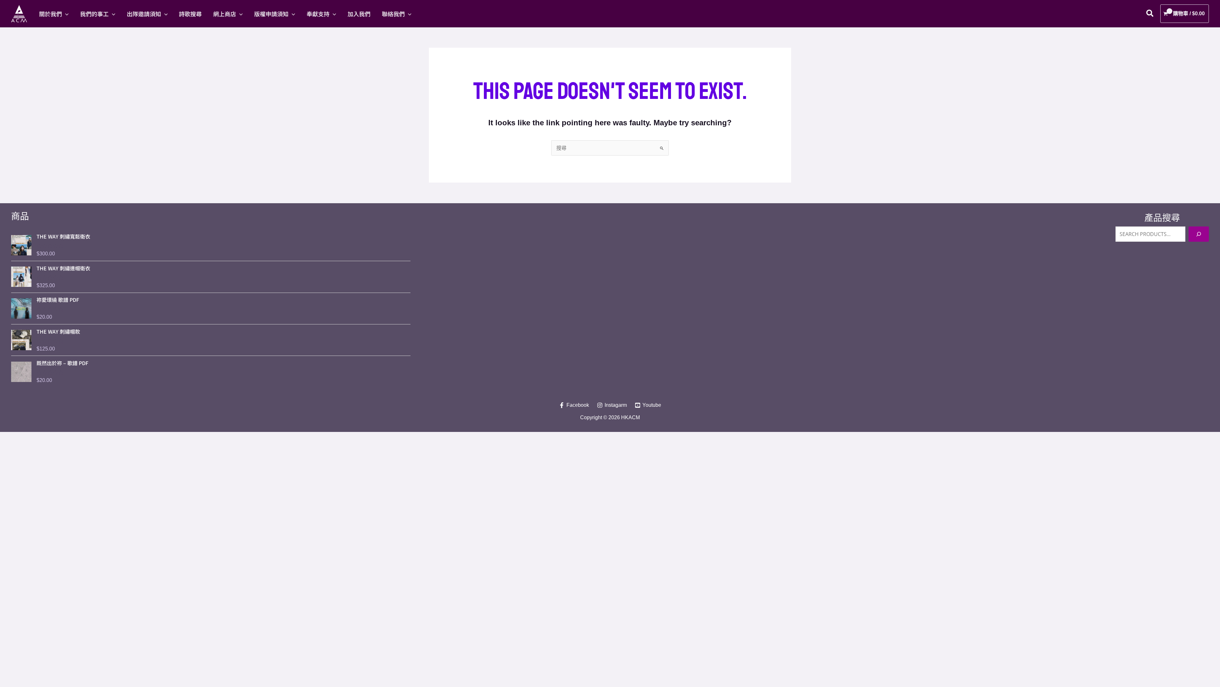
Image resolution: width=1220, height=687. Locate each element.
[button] (65, 14)
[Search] (1199, 234)
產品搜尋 (1162, 218)
